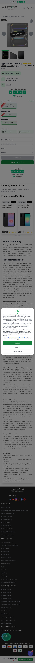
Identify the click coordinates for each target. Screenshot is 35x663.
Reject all (17, 347)
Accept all (17, 343)
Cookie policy (11, 338)
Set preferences (17, 351)
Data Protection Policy (22, 338)
